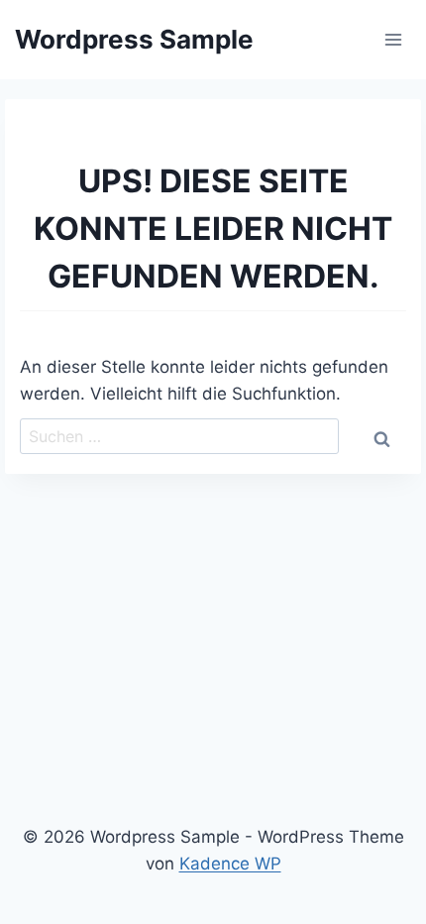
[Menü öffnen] (392, 39)
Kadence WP (230, 863)
